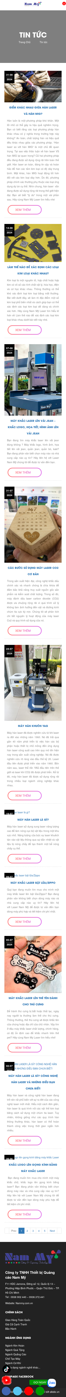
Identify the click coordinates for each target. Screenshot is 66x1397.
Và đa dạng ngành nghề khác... (22, 1367)
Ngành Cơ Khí (13, 1363)
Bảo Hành (10, 1328)
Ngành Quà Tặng (14, 1350)
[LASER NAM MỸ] (33, 3)
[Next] (59, 1231)
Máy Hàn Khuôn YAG (33, 726)
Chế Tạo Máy (12, 1358)
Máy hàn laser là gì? (33, 819)
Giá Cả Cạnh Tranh (16, 1324)
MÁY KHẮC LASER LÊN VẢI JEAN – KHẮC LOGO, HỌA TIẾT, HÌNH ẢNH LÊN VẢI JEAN (33, 427)
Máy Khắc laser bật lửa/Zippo (33, 882)
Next (52, 1230)
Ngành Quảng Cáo (15, 1354)
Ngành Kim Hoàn (14, 1345)
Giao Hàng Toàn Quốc (17, 1320)
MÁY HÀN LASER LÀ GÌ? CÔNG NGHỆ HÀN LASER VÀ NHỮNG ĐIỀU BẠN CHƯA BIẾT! (33, 1082)
